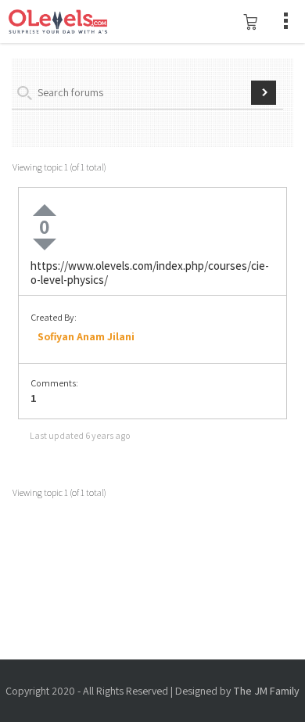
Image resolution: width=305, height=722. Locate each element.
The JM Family (266, 691)
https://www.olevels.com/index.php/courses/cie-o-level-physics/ (149, 272)
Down (44, 244)
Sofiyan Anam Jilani (86, 336)
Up (44, 210)
